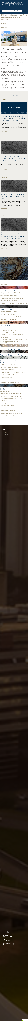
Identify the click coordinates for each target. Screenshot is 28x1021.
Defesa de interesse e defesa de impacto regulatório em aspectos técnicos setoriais (12, 333)
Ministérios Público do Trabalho (9, 375)
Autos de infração (5, 391)
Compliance (15, 364)
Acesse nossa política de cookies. (14, 8)
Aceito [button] (4, 10)
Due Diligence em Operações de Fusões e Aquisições (12, 399)
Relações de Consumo (20, 303)
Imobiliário (3, 300)
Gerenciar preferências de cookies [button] (14, 10)
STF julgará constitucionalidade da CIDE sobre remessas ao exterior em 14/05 (13, 196)
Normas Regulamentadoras (8, 380)
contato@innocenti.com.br (15, 944)
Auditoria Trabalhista (6, 364)
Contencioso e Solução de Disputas (10, 295)
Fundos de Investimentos (7, 317)
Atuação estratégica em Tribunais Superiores (12, 293)
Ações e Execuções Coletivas (8, 311)
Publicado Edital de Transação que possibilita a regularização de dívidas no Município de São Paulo (13, 118)
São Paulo (7, 435)
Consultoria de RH (18, 367)
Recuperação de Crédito (7, 303)
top (25, 1018)
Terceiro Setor (14, 319)
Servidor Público (5, 319)
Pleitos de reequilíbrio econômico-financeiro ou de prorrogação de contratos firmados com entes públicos (13, 341)
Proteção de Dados (11, 300)
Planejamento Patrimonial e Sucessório (11, 408)
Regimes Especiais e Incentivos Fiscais (11, 413)
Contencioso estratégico (7, 369)
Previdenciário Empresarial (7, 410)
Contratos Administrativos (7, 314)
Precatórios (23, 317)
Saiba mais (4, 131)
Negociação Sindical (6, 377)
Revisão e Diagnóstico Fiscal (8, 416)
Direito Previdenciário (13, 22)
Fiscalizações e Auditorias (7, 403)
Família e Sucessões (18, 298)
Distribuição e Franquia (6, 298)
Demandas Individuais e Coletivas (9, 372)
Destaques (4, 177)
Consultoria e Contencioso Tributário (10, 393)
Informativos (21, 22)
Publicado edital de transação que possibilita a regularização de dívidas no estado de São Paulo (13, 158)
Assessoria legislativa (6, 328)
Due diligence (4, 337)
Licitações (17, 317)
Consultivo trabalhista (6, 367)
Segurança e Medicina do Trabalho (10, 382)
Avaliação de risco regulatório (8, 330)
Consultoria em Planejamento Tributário (11, 396)
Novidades (3, 23)
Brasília (6, 432)
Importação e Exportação (7, 405)
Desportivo (22, 372)
